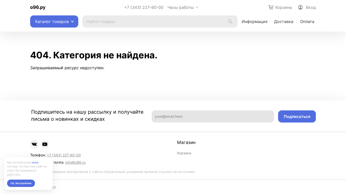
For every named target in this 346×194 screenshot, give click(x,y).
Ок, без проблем (21, 183)
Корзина (184, 153)
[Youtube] (45, 144)
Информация (254, 21)
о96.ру (38, 7)
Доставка (283, 21)
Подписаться (297, 116)
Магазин (186, 142)
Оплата (307, 21)
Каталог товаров (52, 21)
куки (35, 162)
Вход (311, 7)
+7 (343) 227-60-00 (143, 7)
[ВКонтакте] (34, 144)
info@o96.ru (75, 162)
